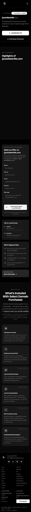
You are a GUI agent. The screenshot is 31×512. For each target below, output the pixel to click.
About (2, 480)
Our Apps (3, 485)
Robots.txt (14, 510)
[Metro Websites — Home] (4, 3)
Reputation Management (21, 483)
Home (2, 469)
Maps (4, 495)
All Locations (4, 501)
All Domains (7, 13)
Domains (3, 478)
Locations (3, 483)
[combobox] (11, 188)
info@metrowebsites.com (14, 235)
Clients (2, 476)
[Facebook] (9, 461)
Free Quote (23, 501)
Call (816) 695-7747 (16, 33)
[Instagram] (13, 461)
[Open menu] (27, 3)
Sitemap (3, 510)
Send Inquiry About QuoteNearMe (16, 207)
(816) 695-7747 (10, 228)
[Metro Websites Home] (3, 457)
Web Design (18, 469)
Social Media (19, 476)
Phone (6, 172)
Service (7, 185)
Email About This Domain (16, 39)
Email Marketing (19, 480)
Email (6, 178)
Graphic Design (19, 478)
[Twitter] (21, 461)
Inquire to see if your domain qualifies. (16, 311)
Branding (18, 474)
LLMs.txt (9, 510)
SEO (17, 471)
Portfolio (3, 474)
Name (6, 165)
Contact (3, 487)
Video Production (20, 485)
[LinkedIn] (17, 461)
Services (3, 471)
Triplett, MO (4, 497)
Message (6, 192)
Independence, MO (6, 493)
